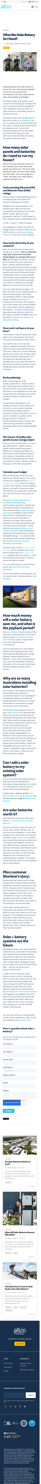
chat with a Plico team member (23, 991)
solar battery (13, 712)
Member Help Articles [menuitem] (25, 1364)
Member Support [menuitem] (27, 1369)
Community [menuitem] (24, 1359)
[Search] (36, 7)
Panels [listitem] (16, 1307)
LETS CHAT (19, 1344)
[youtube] (25, 1407)
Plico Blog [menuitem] (8, 1363)
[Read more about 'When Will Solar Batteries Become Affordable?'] (20, 1208)
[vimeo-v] (20, 1407)
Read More (31, 1186)
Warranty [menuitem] (8, 1367)
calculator (13, 632)
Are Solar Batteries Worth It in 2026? (18, 1162)
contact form (25, 1020)
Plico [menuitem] (6, 1359)
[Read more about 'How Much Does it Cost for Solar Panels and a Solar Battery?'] (20, 1271)
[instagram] (10, 1407)
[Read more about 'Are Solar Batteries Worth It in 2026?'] (20, 1145)
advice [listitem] (15, 1253)
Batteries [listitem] (8, 1182)
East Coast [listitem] (23, 1307)
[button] (32, 6)
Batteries (6, 48)
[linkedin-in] (15, 1407)
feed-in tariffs (23, 837)
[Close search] (36, 11)
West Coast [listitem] (9, 1310)
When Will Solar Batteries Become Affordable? (19, 1233)
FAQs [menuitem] (6, 1371)
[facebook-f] (6, 1407)
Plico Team (10, 43)
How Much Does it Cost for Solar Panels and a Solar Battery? (19, 1287)
